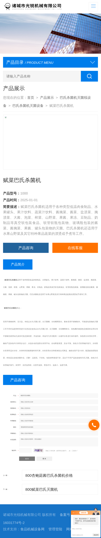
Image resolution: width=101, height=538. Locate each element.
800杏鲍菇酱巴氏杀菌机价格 (49, 475)
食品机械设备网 (32, 529)
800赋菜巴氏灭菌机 (41, 489)
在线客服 (75, 248)
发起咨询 (96, 535)
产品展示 (47, 98)
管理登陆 (55, 529)
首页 (30, 98)
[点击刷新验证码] (38, 450)
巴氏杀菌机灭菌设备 (27, 106)
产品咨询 (25, 248)
